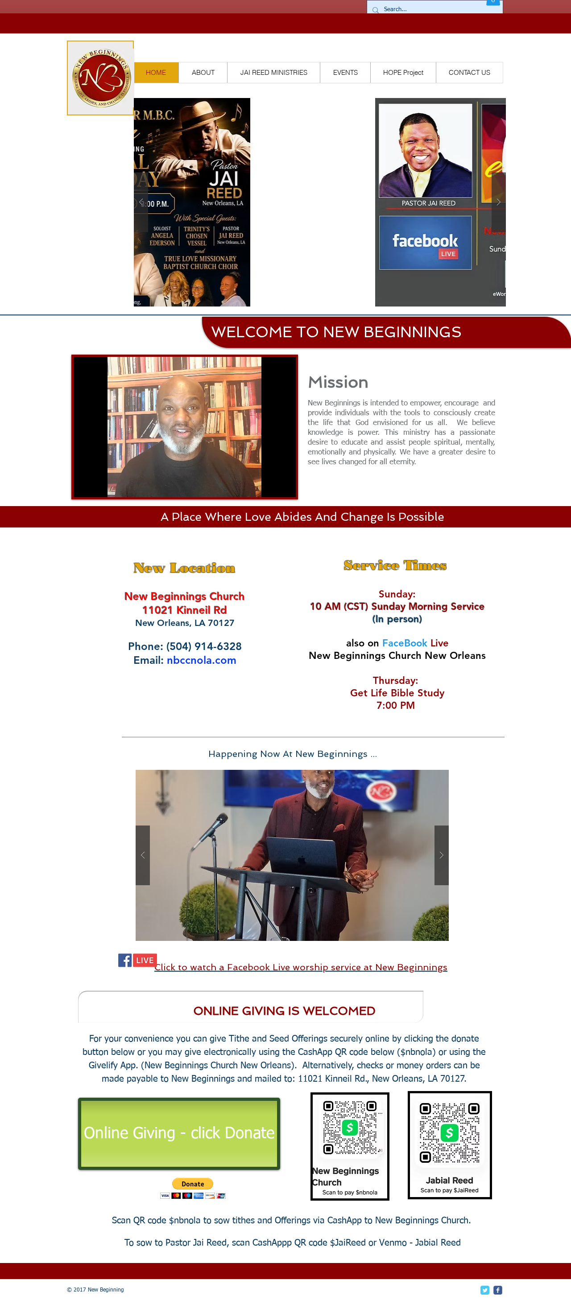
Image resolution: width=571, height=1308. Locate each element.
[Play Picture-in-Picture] (268, 485)
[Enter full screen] (284, 485)
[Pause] (85, 485)
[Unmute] (100, 485)
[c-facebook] (497, 1290)
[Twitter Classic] (484, 1290)
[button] (320, 202)
